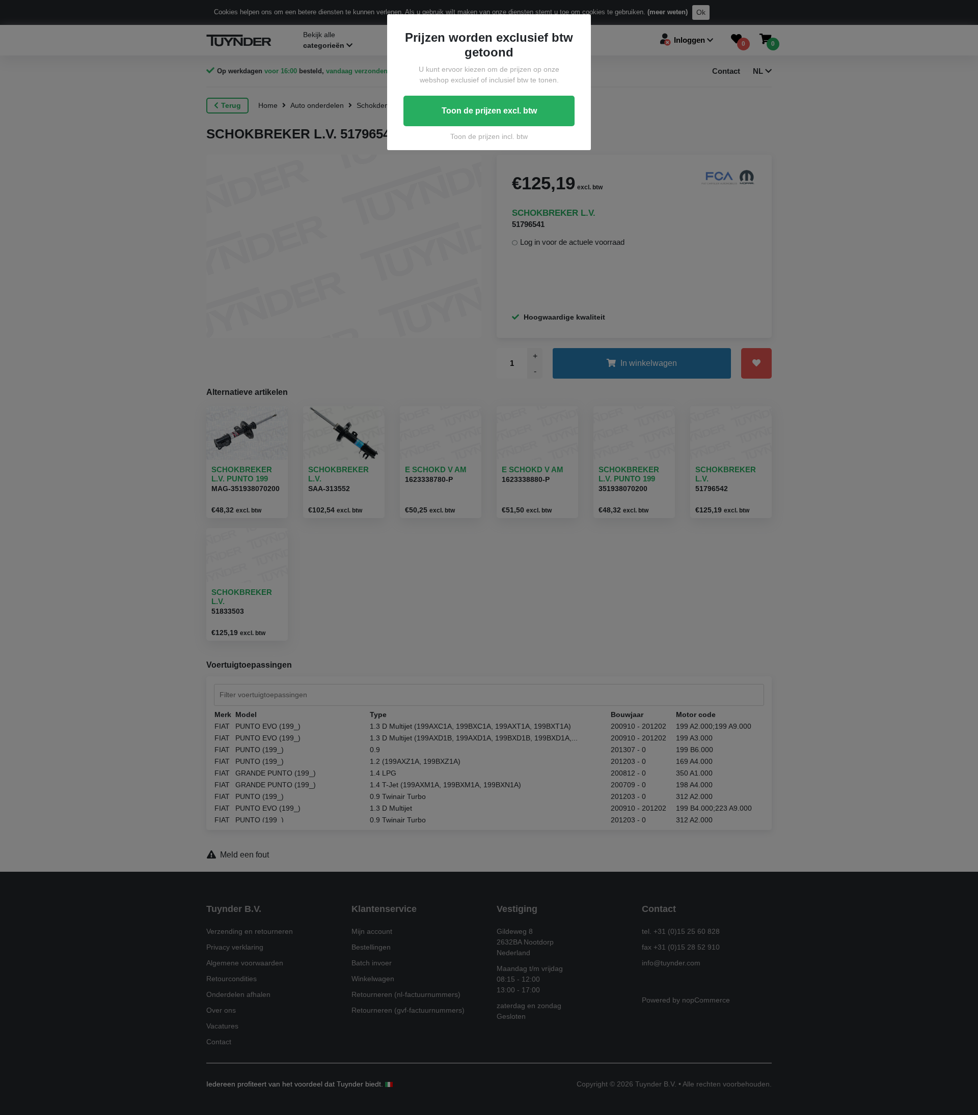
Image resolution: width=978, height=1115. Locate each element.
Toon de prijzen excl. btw (489, 110)
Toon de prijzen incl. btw (489, 136)
